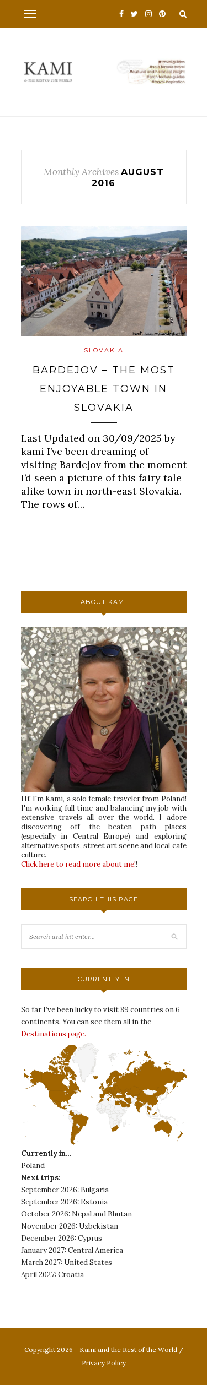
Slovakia (104, 350)
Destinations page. (53, 1034)
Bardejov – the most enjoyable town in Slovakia (104, 388)
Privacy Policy (104, 1363)
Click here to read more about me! (78, 864)
